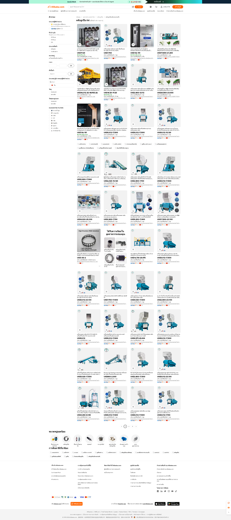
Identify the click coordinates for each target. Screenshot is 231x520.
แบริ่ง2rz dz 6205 (87, 452)
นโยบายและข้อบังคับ (83, 488)
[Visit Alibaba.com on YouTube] (172, 491)
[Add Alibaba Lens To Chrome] (77, 504)
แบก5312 (166, 452)
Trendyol (134, 512)
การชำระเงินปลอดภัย (84, 469)
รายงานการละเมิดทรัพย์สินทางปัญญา (140, 483)
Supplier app (122, 504)
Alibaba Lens (57, 504)
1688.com (97, 512)
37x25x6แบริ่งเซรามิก (132, 144)
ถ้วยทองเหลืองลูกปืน (78, 456)
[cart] (156, 7)
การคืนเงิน (133, 479)
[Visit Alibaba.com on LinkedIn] (161, 491)
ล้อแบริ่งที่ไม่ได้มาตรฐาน (122, 148)
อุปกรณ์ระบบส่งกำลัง (89, 17)
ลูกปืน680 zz (100, 452)
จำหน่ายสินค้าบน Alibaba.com (165, 469)
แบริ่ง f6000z (82, 144)
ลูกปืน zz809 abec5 (147, 144)
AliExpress (90, 512)
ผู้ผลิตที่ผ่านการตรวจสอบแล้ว (112, 469)
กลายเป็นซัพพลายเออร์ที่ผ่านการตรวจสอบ (167, 480)
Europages (142, 512)
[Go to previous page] (121, 426)
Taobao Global (123, 512)
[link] (228, 503)
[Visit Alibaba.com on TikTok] (176, 491)
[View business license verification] (132, 517)
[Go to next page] (136, 426)
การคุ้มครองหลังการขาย (84, 479)
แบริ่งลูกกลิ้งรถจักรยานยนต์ (105, 148)
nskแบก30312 (55, 452)
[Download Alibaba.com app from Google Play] (173, 504)
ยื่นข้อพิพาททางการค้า (136, 476)
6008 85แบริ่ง (94, 144)
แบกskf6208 (106, 144)
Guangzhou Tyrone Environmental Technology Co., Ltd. (115, 56)
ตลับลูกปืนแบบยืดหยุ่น (126, 452)
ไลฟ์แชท (132, 472)
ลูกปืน (67, 456)
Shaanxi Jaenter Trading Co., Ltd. (86, 96)
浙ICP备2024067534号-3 (161, 517)
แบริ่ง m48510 (117, 144)
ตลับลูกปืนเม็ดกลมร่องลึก (94, 456)
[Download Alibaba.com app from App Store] (160, 504)
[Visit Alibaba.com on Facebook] (158, 491)
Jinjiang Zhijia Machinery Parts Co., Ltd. (88, 58)
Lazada (115, 512)
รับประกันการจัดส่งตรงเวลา (85, 476)
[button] (133, 7)
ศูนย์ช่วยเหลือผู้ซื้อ (135, 469)
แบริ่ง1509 (66, 452)
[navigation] (61, 222)
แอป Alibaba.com (148, 504)
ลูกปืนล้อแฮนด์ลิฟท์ (56, 456)
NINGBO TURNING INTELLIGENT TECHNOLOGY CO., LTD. (169, 56)
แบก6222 (157, 452)
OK (71, 65)
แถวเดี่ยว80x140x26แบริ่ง (143, 452)
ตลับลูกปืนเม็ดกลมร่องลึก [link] (112, 17)
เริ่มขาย (159, 472)
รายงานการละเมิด (135, 486)
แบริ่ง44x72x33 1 (112, 452)
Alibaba (78, 17)
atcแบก (76, 452)
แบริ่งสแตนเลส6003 (161, 144)
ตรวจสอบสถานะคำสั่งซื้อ (164, 476)
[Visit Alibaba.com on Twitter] (165, 491)
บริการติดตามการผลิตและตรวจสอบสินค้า (88, 483)
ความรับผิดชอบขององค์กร (58, 476)
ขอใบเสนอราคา (108, 472)
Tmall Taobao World (106, 512)
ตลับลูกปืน (100, 17)
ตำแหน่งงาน (54, 479)
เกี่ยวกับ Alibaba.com (57, 465)
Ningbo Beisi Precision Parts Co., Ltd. (87, 261)
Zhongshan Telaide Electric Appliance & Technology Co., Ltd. (142, 58)
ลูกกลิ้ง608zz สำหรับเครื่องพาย (86, 148)
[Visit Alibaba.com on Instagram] (169, 491)
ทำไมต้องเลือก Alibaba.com (58, 469)
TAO (129, 512)
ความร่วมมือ (160, 484)
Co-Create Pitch (56, 472)
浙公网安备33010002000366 (145, 517)
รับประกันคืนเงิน (82, 472)
